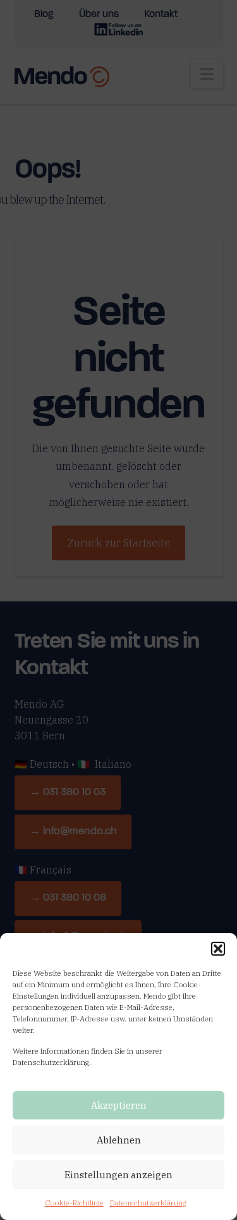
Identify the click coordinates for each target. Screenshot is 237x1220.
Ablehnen (119, 1140)
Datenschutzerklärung (148, 1202)
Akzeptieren (119, 1105)
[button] (218, 948)
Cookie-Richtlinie (74, 1202)
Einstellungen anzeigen (118, 1175)
